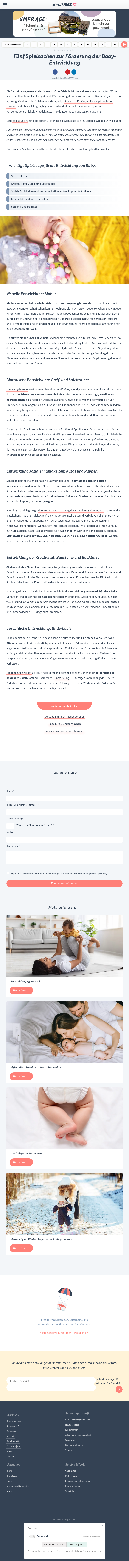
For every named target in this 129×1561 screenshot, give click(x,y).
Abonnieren (119, 1389)
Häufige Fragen (72, 1424)
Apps (9, 1491)
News (9, 1451)
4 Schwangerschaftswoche (47, 45)
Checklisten (70, 1470)
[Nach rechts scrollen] (124, 44)
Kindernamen (71, 1429)
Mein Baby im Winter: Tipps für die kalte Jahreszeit (41, 1239)
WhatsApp (73, 72)
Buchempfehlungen (74, 1445)
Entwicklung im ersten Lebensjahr (64, 731)
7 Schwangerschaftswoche (68, 45)
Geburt (10, 1436)
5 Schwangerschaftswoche (54, 45)
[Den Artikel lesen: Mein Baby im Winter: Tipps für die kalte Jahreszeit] (64, 1233)
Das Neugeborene (17, 389)
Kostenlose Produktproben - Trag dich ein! (64, 1333)
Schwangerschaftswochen (77, 1419)
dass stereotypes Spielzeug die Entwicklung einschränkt (70, 510)
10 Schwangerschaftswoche (88, 45)
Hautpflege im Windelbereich (28, 1153)
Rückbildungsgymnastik (25, 981)
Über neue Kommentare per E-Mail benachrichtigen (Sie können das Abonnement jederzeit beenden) (59, 873)
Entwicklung (62, 678)
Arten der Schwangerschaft (78, 1434)
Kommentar (13, 846)
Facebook (55, 72)
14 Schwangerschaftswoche (115, 45)
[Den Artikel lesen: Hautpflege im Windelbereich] (64, 1147)
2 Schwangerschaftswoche (34, 45)
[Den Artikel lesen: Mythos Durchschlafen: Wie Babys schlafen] (64, 1061)
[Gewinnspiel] (64, 35)
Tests (9, 1481)
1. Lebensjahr (13, 1446)
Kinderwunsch (14, 1421)
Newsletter (12, 1475)
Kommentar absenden (64, 883)
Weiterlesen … (21, 990)
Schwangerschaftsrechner (77, 1481)
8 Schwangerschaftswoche (75, 45)
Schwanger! (12, 1431)
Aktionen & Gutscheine (18, 1486)
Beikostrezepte (72, 1475)
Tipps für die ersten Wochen (64, 724)
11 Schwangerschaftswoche (95, 45)
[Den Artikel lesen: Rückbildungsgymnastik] (64, 976)
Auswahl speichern (53, 1544)
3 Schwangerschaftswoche (41, 45)
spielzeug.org (20, 120)
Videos (68, 1450)
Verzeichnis (70, 1491)
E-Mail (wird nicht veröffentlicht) (23, 804)
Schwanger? (13, 1426)
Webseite (11, 832)
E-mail (61, 72)
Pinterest (67, 72)
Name (12, 790)
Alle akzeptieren (77, 1544)
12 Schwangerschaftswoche (102, 45)
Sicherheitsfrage (15, 818)
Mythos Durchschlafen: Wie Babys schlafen (36, 1067)
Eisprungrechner (73, 1486)
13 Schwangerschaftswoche (108, 45)
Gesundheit (70, 1440)
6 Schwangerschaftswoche (61, 45)
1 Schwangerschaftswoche (27, 45)
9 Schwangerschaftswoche (81, 45)
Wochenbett (13, 1441)
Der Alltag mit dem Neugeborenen (65, 716)
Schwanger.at (60, 50)
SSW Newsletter (13, 44)
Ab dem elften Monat (19, 672)
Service (10, 1456)
